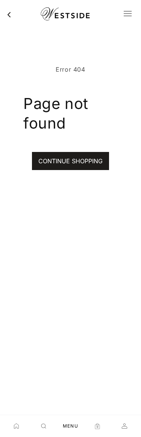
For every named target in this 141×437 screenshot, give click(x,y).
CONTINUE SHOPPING (70, 161)
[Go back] (9, 14)
